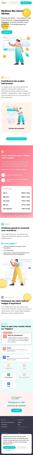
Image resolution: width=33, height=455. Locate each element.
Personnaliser (9, 450)
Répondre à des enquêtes (16, 138)
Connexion (14, 2)
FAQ (19, 424)
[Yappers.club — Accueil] (4, 3)
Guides (20, 422)
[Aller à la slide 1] (14, 134)
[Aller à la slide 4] (18, 134)
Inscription (26, 2)
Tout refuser (22, 447)
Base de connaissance (7, 422)
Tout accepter (9, 447)
